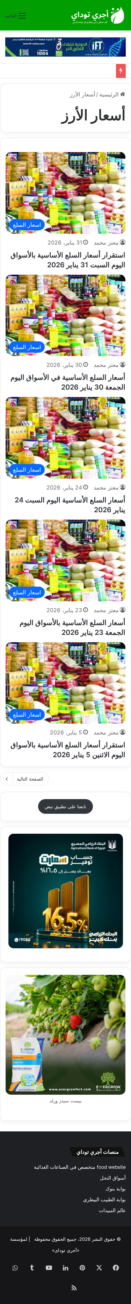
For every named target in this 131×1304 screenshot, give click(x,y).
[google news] (57, 1288)
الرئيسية (109, 94)
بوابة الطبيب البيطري (104, 1199)
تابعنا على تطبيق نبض (65, 806)
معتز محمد (106, 242)
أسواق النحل (113, 1178)
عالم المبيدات (112, 1210)
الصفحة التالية (30, 779)
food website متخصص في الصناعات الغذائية (80, 1167)
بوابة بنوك (115, 1188)
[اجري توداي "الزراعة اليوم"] (98, 15)
